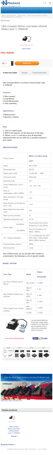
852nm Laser (22, 15)
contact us (15, 135)
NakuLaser (21, 449)
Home (3, 15)
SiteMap (44, 449)
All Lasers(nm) (11, 15)
